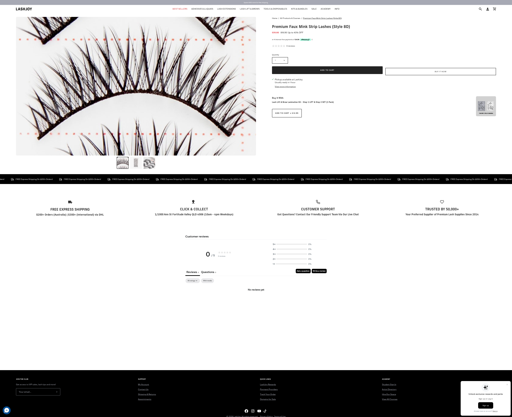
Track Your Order (268, 394)
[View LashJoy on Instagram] (253, 411)
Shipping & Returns (147, 394)
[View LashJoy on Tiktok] (265, 411)
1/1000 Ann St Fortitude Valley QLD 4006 (179, 214)
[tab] (208, 272)
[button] (292, 244)
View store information (285, 86)
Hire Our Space (389, 394)
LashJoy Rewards (268, 384)
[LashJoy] (24, 9)
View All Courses (389, 399)
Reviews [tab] (192, 272)
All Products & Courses (290, 18)
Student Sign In (389, 384)
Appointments (144, 399)
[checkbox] (207, 280)
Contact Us (143, 389)
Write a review (319, 271)
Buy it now (441, 71)
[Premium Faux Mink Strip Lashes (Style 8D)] (123, 163)
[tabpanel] (256, 298)
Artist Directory (389, 389)
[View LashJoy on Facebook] (246, 411)
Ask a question (303, 271)
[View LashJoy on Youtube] (259, 411)
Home (274, 18)
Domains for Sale (268, 399)
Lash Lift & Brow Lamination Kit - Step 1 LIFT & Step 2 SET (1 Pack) (303, 102)
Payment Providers (269, 389)
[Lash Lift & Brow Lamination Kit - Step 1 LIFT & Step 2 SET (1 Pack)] (486, 106)
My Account (143, 384)
